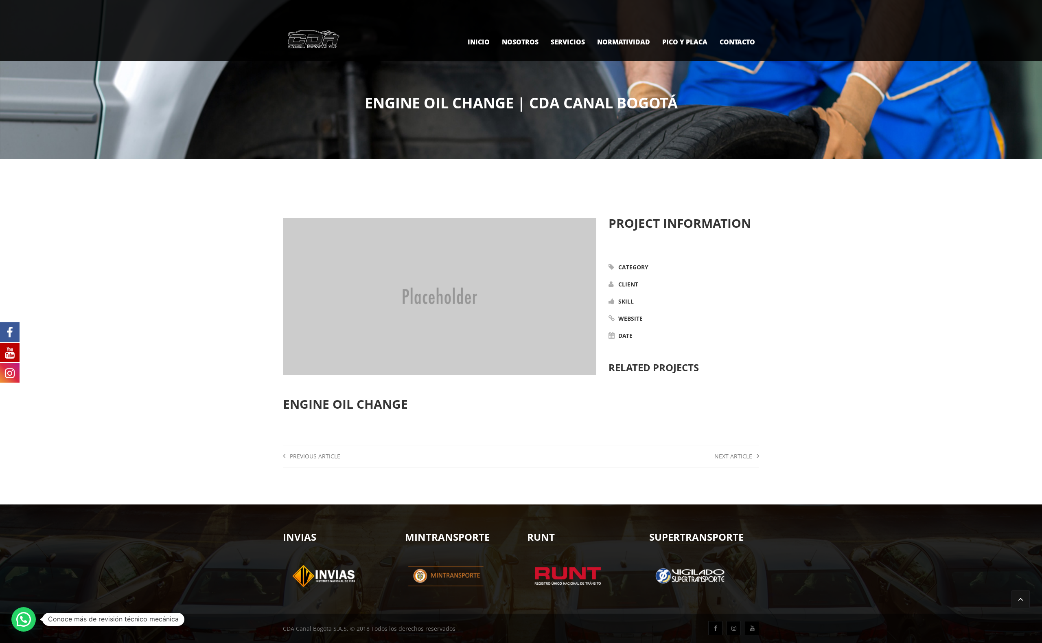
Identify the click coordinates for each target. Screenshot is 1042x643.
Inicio (479, 41)
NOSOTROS (520, 41)
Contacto (737, 41)
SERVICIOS (568, 41)
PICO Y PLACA (684, 41)
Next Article (734, 456)
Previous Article (314, 456)
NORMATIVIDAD (623, 41)
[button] (23, 619)
